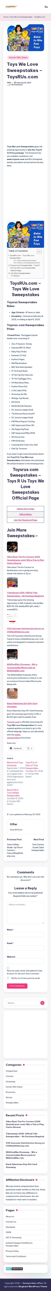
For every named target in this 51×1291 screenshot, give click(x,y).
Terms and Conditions (16, 1256)
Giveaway (10, 1081)
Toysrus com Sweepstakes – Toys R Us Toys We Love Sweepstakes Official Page (25, 268)
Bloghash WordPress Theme (33, 1286)
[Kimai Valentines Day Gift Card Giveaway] (12, 693)
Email (10, 943)
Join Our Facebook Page (25, 520)
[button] (16, 829)
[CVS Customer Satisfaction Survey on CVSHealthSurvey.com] (12, 618)
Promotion (10, 1092)
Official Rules (25, 514)
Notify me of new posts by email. (25, 978)
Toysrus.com (13, 722)
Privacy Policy (12, 1251)
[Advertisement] (25, 117)
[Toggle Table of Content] (38, 251)
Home (5, 17)
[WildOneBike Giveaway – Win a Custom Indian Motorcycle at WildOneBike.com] (12, 654)
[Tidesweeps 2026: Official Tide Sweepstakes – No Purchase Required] (12, 582)
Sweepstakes (12, 1102)
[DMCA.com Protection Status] (14, 1268)
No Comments (17, 85)
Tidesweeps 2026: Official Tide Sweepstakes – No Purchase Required (25, 594)
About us (10, 1216)
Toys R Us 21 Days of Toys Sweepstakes (32, 765)
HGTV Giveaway (14, 1237)
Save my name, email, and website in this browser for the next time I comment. (24, 972)
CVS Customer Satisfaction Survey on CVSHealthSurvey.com (25, 630)
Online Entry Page (25, 509)
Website (11, 957)
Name (10, 929)
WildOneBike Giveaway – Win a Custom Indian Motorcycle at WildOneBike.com (22, 667)
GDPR (8, 1232)
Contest (9, 1076)
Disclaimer (10, 1227)
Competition (11, 1071)
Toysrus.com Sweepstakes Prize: (28, 263)
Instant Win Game (18, 57)
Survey (9, 1097)
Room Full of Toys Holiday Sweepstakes (13, 793)
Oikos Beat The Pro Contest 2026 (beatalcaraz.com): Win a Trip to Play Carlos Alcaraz (25, 560)
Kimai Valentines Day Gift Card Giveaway (22, 705)
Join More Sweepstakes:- (20, 273)
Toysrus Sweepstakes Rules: (26, 260)
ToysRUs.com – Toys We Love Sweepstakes (22, 256)
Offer (13, 824)
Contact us (11, 1221)
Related (17, 276)
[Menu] (46, 6)
